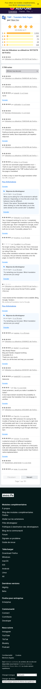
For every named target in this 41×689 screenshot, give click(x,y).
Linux (4, 572)
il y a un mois (26, 376)
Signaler (5, 100)
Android (5, 569)
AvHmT (16, 348)
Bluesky (5, 643)
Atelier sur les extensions (13, 519)
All (3, 576)
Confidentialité (7, 655)
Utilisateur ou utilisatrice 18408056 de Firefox (21, 87)
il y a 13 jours (23, 162)
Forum (5, 534)
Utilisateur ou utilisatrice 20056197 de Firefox (21, 370)
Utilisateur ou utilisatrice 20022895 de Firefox (21, 410)
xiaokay (16, 333)
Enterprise (6, 602)
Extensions (13, 11)
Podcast (5, 647)
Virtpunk (17, 217)
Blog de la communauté (12, 531)
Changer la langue (8, 675)
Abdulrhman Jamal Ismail (13, 463)
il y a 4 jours (26, 104)
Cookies (18, 655)
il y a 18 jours (24, 333)
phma (16, 162)
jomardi (16, 93)
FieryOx (16, 416)
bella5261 (17, 376)
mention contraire (12, 662)
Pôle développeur (9, 523)
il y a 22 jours (24, 348)
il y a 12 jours (17, 194)
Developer (6, 621)
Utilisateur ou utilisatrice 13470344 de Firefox (21, 129)
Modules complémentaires (14, 504)
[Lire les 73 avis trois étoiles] (20, 39)
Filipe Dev (15, 20)
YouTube (6, 635)
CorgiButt (17, 244)
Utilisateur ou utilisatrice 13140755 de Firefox (21, 286)
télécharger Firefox (24, 5)
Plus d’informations (9, 182)
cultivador (17, 104)
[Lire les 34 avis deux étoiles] (20, 42)
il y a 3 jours (24, 93)
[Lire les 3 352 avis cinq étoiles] (20, 33)
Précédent (11, 477)
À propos (6, 508)
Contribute (6, 617)
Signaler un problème (11, 538)
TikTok (5, 639)
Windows (6, 557)
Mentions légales (8, 658)
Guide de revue (8, 542)
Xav (15, 388)
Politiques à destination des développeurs (20, 527)
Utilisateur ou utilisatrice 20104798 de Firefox (21, 147)
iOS (3, 565)
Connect (6, 613)
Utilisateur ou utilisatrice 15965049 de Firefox (21, 121)
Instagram (6, 631)
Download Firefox (10, 553)
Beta (4, 591)
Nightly (5, 587)
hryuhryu (17, 238)
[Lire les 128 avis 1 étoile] (20, 45)
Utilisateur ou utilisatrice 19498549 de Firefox (21, 78)
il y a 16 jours (25, 244)
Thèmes (22, 11)
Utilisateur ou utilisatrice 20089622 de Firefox (21, 341)
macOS (5, 561)
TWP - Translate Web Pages (19, 17)
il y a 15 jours (25, 238)
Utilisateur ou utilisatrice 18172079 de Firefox (21, 59)
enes (15, 469)
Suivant (29, 477)
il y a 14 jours (25, 217)
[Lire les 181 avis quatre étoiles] (20, 36)
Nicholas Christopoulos (13, 113)
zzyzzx (16, 438)
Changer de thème (8, 679)
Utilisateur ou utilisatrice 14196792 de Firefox (21, 155)
